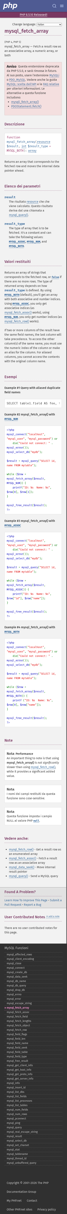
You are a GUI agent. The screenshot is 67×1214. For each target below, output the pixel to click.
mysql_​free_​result (17, 1061)
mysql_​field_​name (17, 1043)
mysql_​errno (14, 994)
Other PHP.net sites (19, 1209)
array (32, 150)
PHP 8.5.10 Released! (33, 14)
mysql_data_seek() (21, 867)
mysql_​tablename (17, 1154)
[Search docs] (54, 6)
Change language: (24, 24)
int (23, 146)
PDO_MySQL (17, 79)
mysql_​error (14, 998)
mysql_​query (14, 1127)
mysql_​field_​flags (17, 1034)
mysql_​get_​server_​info (20, 1078)
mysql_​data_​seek (17, 976)
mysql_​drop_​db (16, 990)
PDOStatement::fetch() (26, 106)
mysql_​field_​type (17, 1056)
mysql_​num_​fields (17, 1109)
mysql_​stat (13, 1149)
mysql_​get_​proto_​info (19, 1074)
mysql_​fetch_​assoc (18, 1012)
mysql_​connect (16, 967)
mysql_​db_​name (16, 981)
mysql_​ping (13, 1123)
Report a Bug (32, 904)
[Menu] (62, 6)
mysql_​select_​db (17, 1140)
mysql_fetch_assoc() (18, 312)
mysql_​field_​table (17, 1052)
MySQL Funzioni (16, 948)
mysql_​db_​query (16, 985)
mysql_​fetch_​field (17, 1016)
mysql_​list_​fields (17, 1096)
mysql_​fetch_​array (18, 1007)
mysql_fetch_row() (16, 321)
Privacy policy (46, 1209)
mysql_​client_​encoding (20, 959)
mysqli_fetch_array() (25, 102)
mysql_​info (13, 1083)
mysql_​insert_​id (16, 1087)
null (36, 820)
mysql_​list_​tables (17, 1105)
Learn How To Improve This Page (25, 900)
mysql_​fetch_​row (17, 1029)
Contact (32, 1200)
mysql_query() (18, 215)
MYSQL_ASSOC (17, 241)
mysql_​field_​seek (17, 1047)
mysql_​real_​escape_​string (22, 1131)
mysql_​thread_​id (16, 1158)
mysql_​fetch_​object (18, 1025)
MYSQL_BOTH (16, 246)
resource (43, 142)
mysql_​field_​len (16, 1038)
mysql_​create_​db (17, 972)
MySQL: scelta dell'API (21, 84)
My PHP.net (14, 1200)
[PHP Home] (10, 6)
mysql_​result (14, 1136)
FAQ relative (51, 84)
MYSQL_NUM (33, 241)
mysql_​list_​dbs (15, 1092)
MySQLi (54, 75)
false (55, 277)
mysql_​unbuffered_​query (21, 1162)
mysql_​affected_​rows (19, 954)
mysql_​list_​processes (19, 1100)
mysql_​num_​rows (17, 1114)
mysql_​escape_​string (19, 1003)
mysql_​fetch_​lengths (19, 1021)
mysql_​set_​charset (18, 1145)
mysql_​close (14, 963)
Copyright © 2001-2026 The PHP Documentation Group (28, 1187)
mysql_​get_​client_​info (20, 1065)
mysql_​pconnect (16, 1118)
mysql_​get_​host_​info (19, 1069)
